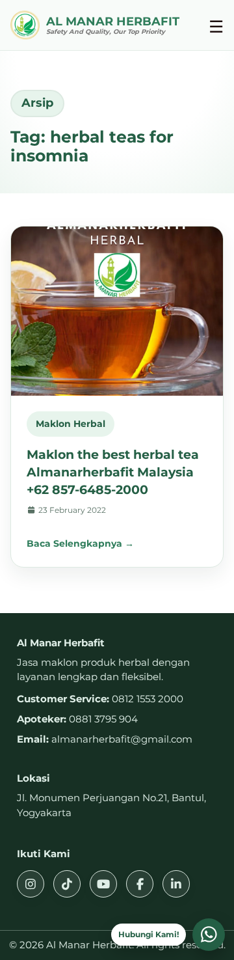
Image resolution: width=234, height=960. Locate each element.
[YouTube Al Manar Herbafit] (103, 884)
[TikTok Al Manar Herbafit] (67, 884)
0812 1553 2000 (147, 699)
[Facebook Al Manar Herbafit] (139, 884)
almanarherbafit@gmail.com (121, 739)
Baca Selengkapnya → (80, 543)
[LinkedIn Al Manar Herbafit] (176, 884)
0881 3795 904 (103, 719)
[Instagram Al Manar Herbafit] (30, 884)
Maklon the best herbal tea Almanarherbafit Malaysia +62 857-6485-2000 (113, 471)
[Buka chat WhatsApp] (208, 934)
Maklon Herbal (70, 424)
